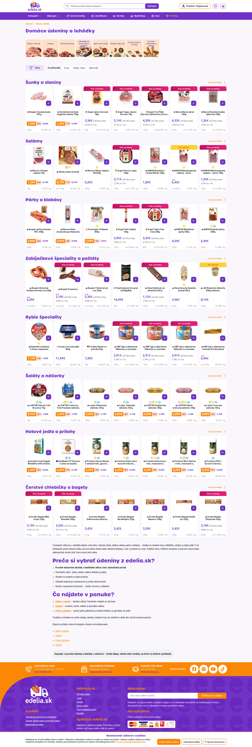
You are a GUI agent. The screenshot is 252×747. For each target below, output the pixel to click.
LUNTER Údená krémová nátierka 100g (184, 406)
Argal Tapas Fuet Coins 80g (156, 230)
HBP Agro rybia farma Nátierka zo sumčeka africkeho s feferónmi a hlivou (155, 350)
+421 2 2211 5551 (148, 669)
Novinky (120, 16)
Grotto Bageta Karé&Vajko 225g (126, 518)
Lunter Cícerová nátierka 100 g (214, 406)
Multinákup (139, 16)
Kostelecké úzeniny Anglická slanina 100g (67, 113)
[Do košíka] (48, 103)
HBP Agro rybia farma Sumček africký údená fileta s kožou (213, 349)
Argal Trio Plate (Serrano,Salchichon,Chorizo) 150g (155, 114)
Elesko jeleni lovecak (69, 172)
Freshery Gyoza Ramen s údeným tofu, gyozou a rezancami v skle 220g (97, 463)
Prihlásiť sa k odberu (212, 695)
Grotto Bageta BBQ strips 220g (40, 518)
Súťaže (80, 702)
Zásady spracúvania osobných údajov (43, 720)
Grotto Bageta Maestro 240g (155, 518)
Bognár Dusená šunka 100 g (39, 113)
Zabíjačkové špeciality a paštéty (62, 258)
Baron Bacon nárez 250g (185, 113)
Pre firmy (173, 16)
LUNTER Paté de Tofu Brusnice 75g (40, 406)
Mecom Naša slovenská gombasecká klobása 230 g (67, 231)
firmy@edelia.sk (150, 672)
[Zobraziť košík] (223, 6)
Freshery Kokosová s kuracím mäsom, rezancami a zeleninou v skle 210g (126, 465)
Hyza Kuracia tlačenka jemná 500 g (185, 289)
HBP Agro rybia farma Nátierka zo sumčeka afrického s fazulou (127, 349)
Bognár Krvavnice (69, 289)
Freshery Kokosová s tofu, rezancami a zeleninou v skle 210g (155, 463)
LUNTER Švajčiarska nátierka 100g (156, 406)
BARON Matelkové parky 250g (185, 230)
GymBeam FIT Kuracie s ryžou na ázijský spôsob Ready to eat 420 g (68, 465)
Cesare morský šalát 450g (69, 348)
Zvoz (157, 16)
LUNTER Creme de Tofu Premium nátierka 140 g (68, 408)
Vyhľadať (152, 6)
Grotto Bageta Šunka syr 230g (185, 518)
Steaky (58, 645)
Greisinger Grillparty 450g (98, 230)
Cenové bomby (77, 16)
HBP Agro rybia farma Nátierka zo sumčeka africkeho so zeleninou (184, 349)
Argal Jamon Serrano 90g (98, 113)
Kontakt (80, 713)
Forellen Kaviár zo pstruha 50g (98, 348)
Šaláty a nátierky (45, 375)
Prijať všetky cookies (168, 742)
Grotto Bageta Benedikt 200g (68, 518)
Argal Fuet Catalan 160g (127, 230)
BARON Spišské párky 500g (214, 230)
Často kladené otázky (86, 709)
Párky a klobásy (44, 199)
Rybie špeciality (44, 317)
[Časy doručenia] (215, 6)
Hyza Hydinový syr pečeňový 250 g (156, 289)
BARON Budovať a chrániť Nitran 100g (155, 171)
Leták (79, 698)
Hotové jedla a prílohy (50, 431)
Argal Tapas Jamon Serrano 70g (127, 113)
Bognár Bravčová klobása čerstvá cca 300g (39, 289)
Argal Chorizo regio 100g (127, 171)
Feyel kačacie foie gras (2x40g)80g (127, 289)
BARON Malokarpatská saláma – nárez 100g (214, 171)
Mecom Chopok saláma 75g (40, 171)
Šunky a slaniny (43, 82)
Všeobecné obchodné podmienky (41, 717)
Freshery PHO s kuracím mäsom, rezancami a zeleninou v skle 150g (213, 465)
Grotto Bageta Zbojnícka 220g (213, 518)
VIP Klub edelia (83, 694)
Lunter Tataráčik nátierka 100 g (127, 406)
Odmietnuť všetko (191, 742)
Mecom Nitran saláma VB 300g (98, 171)
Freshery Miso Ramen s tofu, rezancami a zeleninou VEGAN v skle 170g (184, 465)
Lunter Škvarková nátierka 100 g (98, 406)
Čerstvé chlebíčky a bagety (57, 487)
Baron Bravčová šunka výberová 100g (214, 113)
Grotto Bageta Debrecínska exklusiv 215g (97, 519)
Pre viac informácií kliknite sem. (131, 742)
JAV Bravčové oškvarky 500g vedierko (214, 289)
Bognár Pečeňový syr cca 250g (98, 289)
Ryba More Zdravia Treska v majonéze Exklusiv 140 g (39, 349)
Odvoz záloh (82, 705)
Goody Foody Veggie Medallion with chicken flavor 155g (39, 463)
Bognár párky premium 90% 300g (40, 230)
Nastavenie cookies (35, 724)
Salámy (34, 141)
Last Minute (101, 16)
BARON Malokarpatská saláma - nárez (185, 171)
